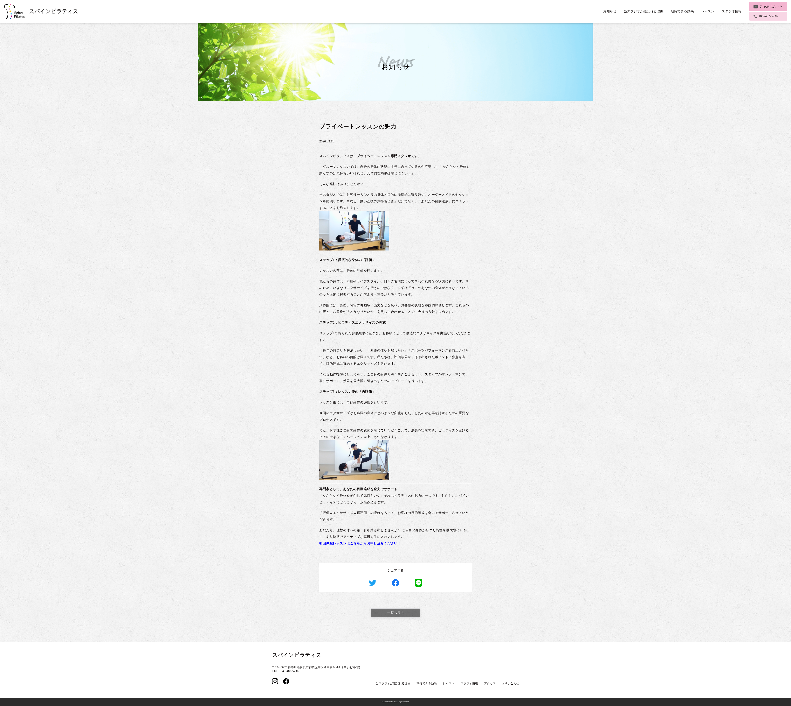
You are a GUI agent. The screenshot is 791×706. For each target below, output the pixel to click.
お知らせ (609, 11)
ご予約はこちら (771, 6)
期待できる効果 (427, 683)
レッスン (448, 683)
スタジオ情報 (469, 683)
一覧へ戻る (395, 613)
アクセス (490, 683)
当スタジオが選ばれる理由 (643, 11)
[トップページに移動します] (41, 11)
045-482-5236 (768, 16)
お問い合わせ (510, 683)
